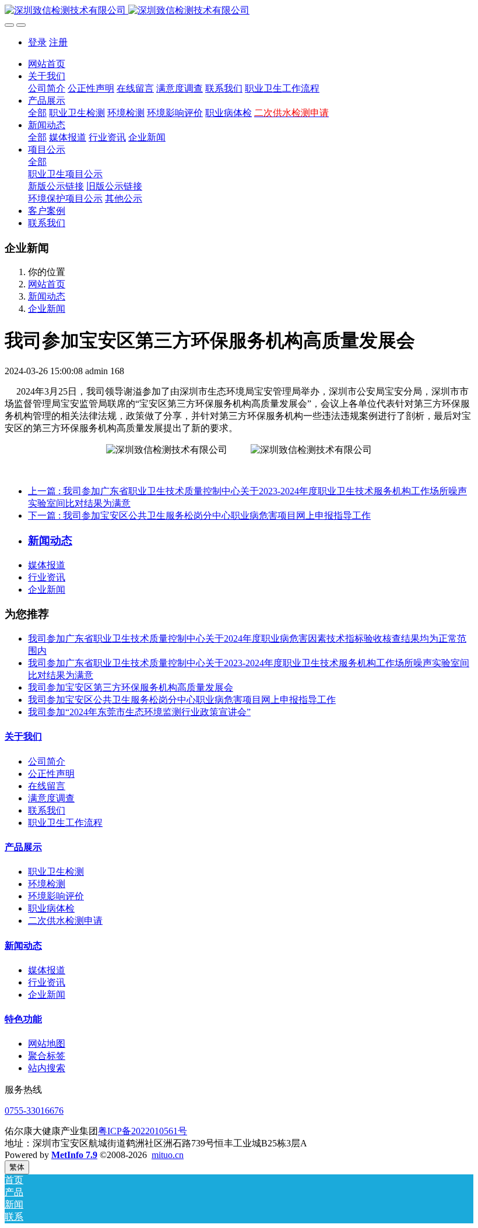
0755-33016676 (34, 1111)
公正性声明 (51, 774)
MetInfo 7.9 (74, 1155)
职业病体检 (51, 908)
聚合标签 (46, 1056)
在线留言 (46, 786)
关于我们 (23, 736)
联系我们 (46, 810)
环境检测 (46, 884)
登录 (37, 42)
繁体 (16, 1167)
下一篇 (199, 515)
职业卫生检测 (56, 872)
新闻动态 (46, 296)
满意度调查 (51, 798)
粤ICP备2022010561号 (142, 1131)
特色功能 (23, 1019)
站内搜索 (46, 1068)
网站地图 (46, 1043)
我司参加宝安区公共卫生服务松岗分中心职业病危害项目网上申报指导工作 (182, 700)
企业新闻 (46, 309)
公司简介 (46, 761)
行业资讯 (46, 577)
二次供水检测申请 (65, 921)
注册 (58, 42)
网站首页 (46, 64)
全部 (37, 113)
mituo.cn (168, 1155)
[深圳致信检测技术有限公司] (239, 11)
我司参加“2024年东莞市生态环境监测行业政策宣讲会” (139, 712)
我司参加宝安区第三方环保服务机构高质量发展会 (130, 687)
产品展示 (23, 847)
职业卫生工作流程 (65, 823)
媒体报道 (46, 565)
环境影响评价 (56, 896)
